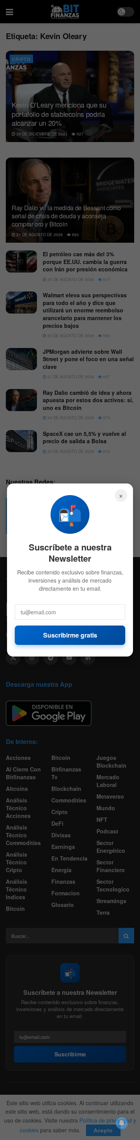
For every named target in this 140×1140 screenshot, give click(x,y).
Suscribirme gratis (70, 635)
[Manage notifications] (122, 1123)
